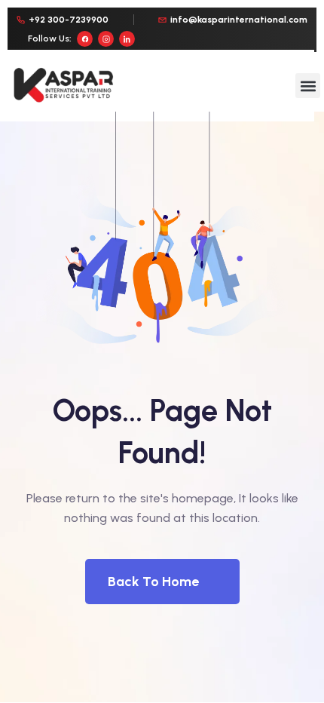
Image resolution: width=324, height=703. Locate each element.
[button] (307, 85)
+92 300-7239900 (69, 19)
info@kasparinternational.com (238, 19)
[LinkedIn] (127, 39)
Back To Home (153, 581)
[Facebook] (85, 39)
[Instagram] (106, 39)
